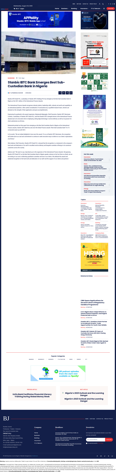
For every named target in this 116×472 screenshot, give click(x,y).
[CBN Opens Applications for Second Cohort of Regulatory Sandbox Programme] (94, 288)
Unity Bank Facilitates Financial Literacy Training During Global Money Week (32, 395)
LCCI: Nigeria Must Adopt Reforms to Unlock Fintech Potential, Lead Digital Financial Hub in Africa (94, 313)
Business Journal (17, 93)
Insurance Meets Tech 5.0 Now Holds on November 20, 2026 (93, 159)
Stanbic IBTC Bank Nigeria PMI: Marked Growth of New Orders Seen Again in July (94, 343)
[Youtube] (114, 4)
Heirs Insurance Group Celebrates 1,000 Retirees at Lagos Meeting (95, 184)
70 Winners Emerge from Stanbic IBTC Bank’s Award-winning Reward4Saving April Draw (101, 227)
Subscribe (109, 439)
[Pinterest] (67, 92)
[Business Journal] (9, 93)
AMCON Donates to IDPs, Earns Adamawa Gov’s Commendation (101, 236)
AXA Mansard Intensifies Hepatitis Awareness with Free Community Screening (95, 177)
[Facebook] (108, 4)
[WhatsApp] (71, 92)
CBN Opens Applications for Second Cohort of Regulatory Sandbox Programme (92, 302)
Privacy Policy (100, 443)
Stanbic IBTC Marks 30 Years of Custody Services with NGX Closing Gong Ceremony (93, 333)
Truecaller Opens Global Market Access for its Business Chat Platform (101, 217)
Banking (11, 78)
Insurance (87, 157)
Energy (86, 188)
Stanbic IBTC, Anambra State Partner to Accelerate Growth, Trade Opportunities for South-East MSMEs (94, 323)
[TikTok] (104, 456)
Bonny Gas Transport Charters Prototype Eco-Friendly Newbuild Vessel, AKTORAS (87, 217)
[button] (103, 4)
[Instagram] (110, 4)
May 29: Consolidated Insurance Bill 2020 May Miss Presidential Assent (87, 237)
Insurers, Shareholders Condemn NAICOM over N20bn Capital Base (86, 207)
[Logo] (6, 8)
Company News (99, 233)
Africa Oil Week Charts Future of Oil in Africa (87, 226)
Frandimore (35, 456)
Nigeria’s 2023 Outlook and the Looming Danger (84, 400)
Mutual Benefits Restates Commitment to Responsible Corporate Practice (101, 207)
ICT (96, 213)
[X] (112, 4)
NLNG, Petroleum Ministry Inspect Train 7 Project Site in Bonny (94, 191)
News (85, 163)
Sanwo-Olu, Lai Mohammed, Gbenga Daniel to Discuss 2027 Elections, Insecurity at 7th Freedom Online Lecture (95, 168)
